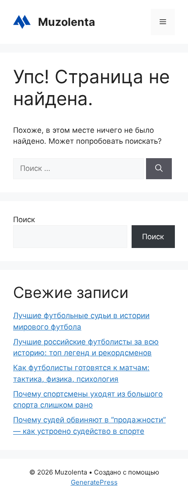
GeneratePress (94, 482)
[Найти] (159, 168)
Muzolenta (66, 21)
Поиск (24, 219)
